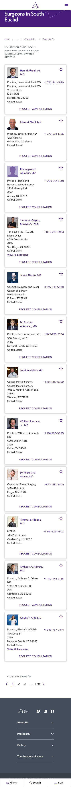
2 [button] (19, 684)
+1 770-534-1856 (54, 134)
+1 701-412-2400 (54, 484)
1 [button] (12, 684)
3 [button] (25, 684)
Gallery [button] (21, 745)
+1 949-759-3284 (53, 334)
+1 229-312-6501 (54, 181)
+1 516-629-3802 (54, 531)
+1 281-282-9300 (54, 382)
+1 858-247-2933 (53, 232)
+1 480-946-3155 (54, 578)
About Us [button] (22, 722)
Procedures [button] (24, 734)
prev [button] (6, 684)
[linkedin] (45, 710)
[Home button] (35, 5)
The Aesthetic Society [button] (30, 756)
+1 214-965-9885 (54, 433)
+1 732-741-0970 (54, 82)
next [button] (43, 684)
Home (7, 39)
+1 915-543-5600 (54, 287)
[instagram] (38, 710)
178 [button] (37, 684)
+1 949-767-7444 (54, 629)
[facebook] (52, 710)
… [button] (31, 684)
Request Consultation (35, 109)
